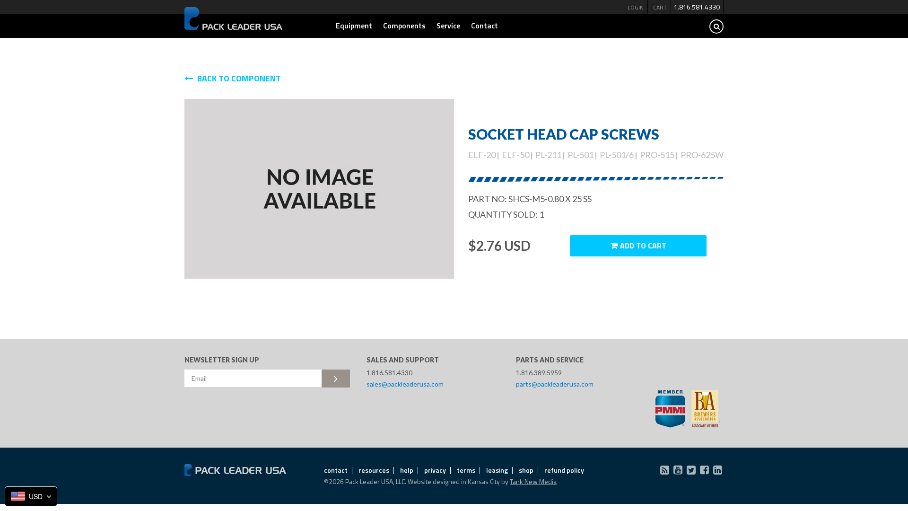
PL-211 (548, 154)
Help (406, 470)
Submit (336, 379)
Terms (466, 470)
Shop (526, 470)
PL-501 (581, 154)
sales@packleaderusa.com (405, 384)
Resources (373, 470)
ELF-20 (482, 154)
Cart (660, 7)
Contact (484, 25)
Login (636, 7)
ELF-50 (515, 154)
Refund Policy (564, 470)
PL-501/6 (617, 154)
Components (404, 25)
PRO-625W (702, 154)
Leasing (497, 470)
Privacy (435, 470)
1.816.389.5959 (539, 373)
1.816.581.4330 (697, 7)
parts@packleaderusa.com (555, 384)
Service (448, 25)
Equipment (354, 25)
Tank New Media (533, 481)
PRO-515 (657, 154)
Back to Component (238, 78)
